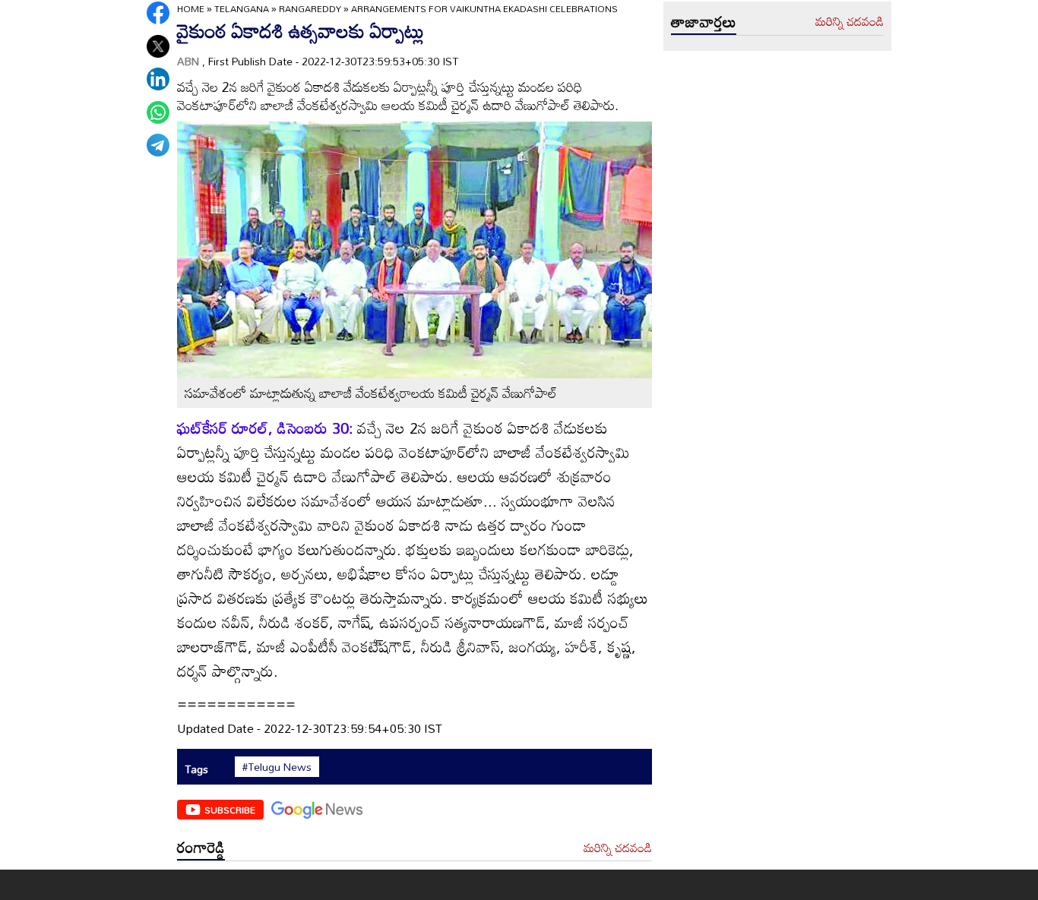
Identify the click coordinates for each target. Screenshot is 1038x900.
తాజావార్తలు (703, 21)
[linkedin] (158, 79)
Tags (196, 769)
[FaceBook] (158, 13)
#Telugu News (277, 767)
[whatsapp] (158, 112)
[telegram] (158, 145)
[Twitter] (158, 46)
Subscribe (229, 810)
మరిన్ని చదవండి (618, 848)
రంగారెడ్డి (201, 847)
